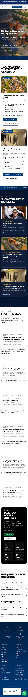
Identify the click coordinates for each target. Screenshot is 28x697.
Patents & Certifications (20, 651)
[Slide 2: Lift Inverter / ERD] (14, 54)
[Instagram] (18, 679)
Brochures (3, 668)
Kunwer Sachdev (19, 649)
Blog (16, 657)
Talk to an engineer (12, 178)
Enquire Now (17, 6)
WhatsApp (8, 534)
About (16, 647)
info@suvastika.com (20, 670)
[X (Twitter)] (25, 679)
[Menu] (24, 6)
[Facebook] (16, 679)
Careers (17, 655)
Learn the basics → (9, 50)
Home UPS (3, 647)
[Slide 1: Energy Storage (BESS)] (10, 54)
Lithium (3, 657)
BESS (2, 659)
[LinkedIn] (21, 679)
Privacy (3, 670)
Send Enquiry (9, 538)
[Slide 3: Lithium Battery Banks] (17, 54)
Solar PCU (3, 654)
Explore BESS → (10, 119)
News (16, 653)
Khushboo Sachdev (10, 695)
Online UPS (3, 649)
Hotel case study (11, 123)
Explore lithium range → (11, 45)
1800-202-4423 (18, 668)
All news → (14, 300)
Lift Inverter (4, 661)
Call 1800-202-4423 (9, 530)
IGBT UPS (3, 652)
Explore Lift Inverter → (13, 174)
